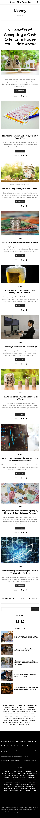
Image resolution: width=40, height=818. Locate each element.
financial (31, 707)
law (26, 714)
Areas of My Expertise (20, 2)
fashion (15, 707)
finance (23, 707)
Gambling (15, 709)
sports (33, 720)
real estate (8, 720)
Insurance (9, 714)
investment (18, 714)
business (28, 703)
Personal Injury (19, 718)
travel (28, 722)
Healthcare (31, 709)
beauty (21, 703)
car (35, 703)
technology (14, 722)
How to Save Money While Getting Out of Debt (20, 398)
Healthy (6, 711)
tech (5, 722)
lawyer (32, 714)
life (12, 716)
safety (17, 720)
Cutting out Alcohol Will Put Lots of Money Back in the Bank (20, 291)
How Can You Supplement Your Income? (20, 242)
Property (30, 718)
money (34, 716)
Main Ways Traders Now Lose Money (19, 346)
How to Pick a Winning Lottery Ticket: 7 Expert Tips (20, 137)
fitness (7, 709)
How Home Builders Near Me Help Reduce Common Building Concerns (26, 637)
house (34, 711)
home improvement (24, 711)
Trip (34, 722)
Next (34, 598)
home (13, 711)
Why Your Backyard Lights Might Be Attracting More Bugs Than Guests (26, 688)
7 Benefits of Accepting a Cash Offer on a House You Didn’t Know (20, 37)
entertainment (32, 705)
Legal (6, 716)
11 (29, 598)
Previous (8, 598)
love (17, 716)
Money (20, 25)
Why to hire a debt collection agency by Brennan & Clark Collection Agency (20, 511)
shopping (25, 720)
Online (9, 718)
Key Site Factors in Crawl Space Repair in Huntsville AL (24, 649)
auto (14, 703)
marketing (25, 716)
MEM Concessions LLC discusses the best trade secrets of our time (20, 459)
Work (28, 724)
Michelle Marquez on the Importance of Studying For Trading (20, 571)
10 (26, 598)
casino (5, 705)
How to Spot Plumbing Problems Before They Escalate (25, 675)
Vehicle (13, 724)
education (22, 705)
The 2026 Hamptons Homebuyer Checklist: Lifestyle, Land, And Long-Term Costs (26, 662)
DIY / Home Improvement (17, 185)
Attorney (7, 703)
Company (13, 705)
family (8, 707)
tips (22, 722)
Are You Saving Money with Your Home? (20, 189)
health (23, 709)
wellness (21, 724)
